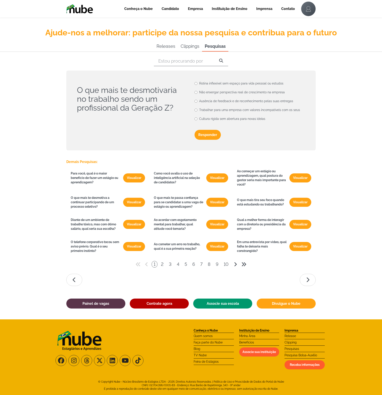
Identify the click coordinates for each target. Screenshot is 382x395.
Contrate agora (159, 303)
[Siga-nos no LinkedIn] (112, 360)
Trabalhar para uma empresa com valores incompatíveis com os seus (249, 110)
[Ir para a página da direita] (308, 280)
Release (290, 336)
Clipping (291, 342)
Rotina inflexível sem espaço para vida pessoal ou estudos (241, 83)
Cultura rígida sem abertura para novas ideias (232, 119)
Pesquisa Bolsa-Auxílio (301, 355)
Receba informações (305, 364)
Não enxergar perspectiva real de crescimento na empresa (242, 92)
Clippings (190, 46)
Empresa (195, 9)
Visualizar (134, 178)
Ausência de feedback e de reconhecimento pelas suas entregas (246, 101)
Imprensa (264, 9)
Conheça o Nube (138, 9)
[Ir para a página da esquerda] (74, 280)
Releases (166, 46)
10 (226, 264)
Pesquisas (215, 46)
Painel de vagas (95, 303)
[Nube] (93, 8)
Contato (288, 9)
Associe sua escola (223, 303)
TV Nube (200, 355)
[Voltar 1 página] (146, 264)
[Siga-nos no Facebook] (61, 360)
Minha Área (247, 336)
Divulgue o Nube (286, 303)
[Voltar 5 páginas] (138, 264)
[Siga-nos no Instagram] (73, 360)
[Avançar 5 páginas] (244, 264)
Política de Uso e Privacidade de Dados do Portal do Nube (249, 381)
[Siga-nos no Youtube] (125, 360)
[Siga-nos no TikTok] (137, 360)
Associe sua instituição (259, 352)
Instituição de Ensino (229, 9)
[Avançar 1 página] (235, 264)
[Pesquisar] (221, 61)
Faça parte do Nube (208, 342)
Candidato (170, 9)
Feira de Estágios (206, 361)
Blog (197, 349)
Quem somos (203, 336)
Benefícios (246, 342)
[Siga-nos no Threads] (86, 360)
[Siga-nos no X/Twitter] (99, 360)
